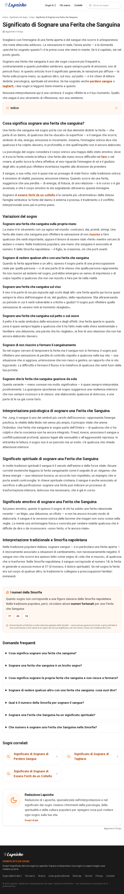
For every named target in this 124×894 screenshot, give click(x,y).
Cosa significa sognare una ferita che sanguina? (42, 653)
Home (5, 17)
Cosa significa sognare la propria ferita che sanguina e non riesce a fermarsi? (63, 678)
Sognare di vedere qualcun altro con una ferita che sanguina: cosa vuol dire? (63, 690)
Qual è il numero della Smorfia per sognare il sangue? (46, 703)
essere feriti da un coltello (36, 195)
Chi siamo (65, 5)
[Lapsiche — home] (16, 5)
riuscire (94, 234)
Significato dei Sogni (19, 17)
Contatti (78, 5)
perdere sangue (101, 81)
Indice (14, 108)
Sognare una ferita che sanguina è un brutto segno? (45, 665)
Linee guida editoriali (59, 876)
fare (104, 157)
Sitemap (77, 876)
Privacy (99, 876)
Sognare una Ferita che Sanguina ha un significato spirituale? (52, 715)
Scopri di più (31, 820)
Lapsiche (14, 884)
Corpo (31, 17)
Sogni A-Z (50, 5)
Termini (88, 876)
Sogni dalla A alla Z (12, 876)
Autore (41, 876)
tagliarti (8, 86)
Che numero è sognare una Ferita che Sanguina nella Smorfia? (53, 727)
